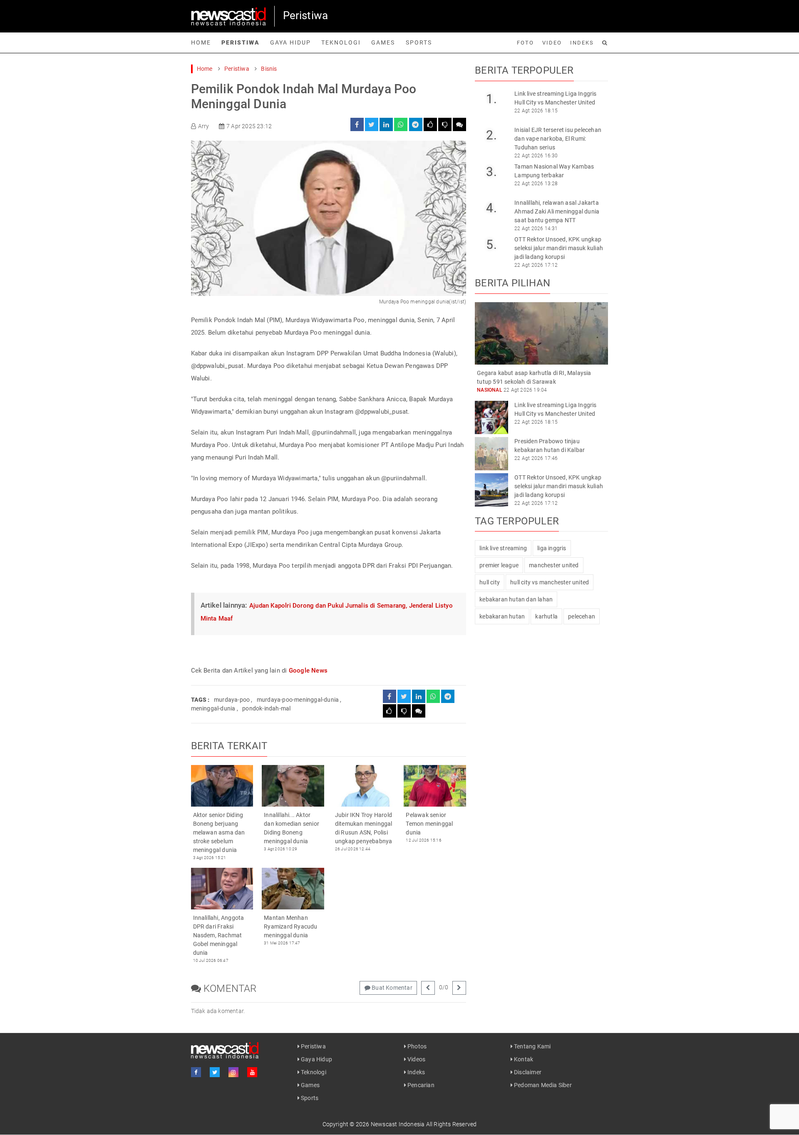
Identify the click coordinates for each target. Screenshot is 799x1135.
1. (491, 99)
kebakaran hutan (502, 616)
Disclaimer (527, 1072)
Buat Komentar (391, 987)
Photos (416, 1046)
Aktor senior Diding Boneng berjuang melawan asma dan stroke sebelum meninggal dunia (219, 832)
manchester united (553, 565)
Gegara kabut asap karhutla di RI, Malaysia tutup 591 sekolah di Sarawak (534, 377)
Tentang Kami (532, 1046)
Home (201, 42)
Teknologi (341, 42)
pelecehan (581, 616)
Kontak (523, 1059)
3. (491, 171)
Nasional (489, 390)
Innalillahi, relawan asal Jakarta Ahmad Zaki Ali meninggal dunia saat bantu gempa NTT (556, 211)
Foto (525, 43)
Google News (308, 670)
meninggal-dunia (213, 708)
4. (491, 208)
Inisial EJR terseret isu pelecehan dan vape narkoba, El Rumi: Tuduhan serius (557, 139)
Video (552, 43)
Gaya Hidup (290, 42)
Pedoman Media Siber (542, 1085)
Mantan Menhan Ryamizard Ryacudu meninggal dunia (290, 926)
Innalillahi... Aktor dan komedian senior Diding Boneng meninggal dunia (291, 828)
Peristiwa (240, 42)
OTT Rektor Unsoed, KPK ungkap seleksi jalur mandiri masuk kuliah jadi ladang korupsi (558, 248)
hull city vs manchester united (549, 582)
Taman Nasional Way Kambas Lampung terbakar (554, 171)
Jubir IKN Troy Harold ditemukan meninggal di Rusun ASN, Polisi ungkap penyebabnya (363, 828)
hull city (489, 582)
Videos (415, 1059)
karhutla (546, 616)
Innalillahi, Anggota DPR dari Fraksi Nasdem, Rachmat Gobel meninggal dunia (218, 935)
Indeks (582, 43)
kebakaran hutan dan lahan (516, 599)
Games (383, 42)
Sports (419, 42)
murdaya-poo (232, 699)
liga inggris (551, 548)
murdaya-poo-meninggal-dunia (298, 699)
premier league (499, 565)
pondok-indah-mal (266, 708)
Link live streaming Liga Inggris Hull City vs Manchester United (555, 98)
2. (491, 135)
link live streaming (503, 548)
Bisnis (269, 68)
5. (491, 244)
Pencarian (420, 1085)
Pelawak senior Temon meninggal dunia (429, 824)
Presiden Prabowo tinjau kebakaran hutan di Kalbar (549, 445)
